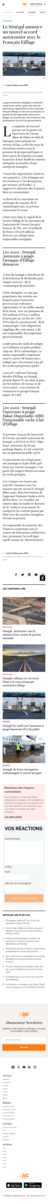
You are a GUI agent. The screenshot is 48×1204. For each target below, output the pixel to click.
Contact (6, 1137)
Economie (32, 12)
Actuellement (7, 12)
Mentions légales (9, 1134)
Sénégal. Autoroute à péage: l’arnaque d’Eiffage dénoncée (19, 258)
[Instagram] (35, 1067)
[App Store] (14, 1185)
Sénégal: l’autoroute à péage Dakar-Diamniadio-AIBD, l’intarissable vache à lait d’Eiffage (24, 416)
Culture (5, 1092)
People (5, 1089)
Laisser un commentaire (24, 898)
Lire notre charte (13, 817)
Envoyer (24, 1047)
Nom (7, 871)
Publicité (6, 1140)
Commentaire (12, 838)
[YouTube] (24, 1067)
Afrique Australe (9, 1119)
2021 (4, 1151)
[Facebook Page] (13, 1067)
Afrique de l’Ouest (9, 1110)
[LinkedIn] (29, 1067)
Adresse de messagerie (18, 883)
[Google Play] (33, 1185)
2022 (4, 1148)
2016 (4, 1167)
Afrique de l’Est (8, 1116)
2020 (4, 1154)
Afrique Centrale (9, 1113)
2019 (4, 1158)
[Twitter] (18, 1067)
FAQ (4, 1130)
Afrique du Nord (9, 1106)
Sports (5, 1098)
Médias (5, 1095)
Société (43, 12)
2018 (4, 1161)
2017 (4, 1164)
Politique (20, 12)
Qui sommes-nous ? (10, 1127)
